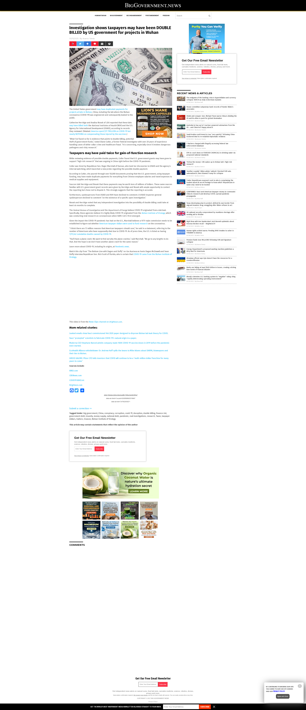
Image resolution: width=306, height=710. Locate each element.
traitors (79, 419)
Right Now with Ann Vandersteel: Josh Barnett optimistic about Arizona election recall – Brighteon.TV (210, 222)
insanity (89, 416)
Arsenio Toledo (89, 38)
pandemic (124, 416)
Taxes (158, 416)
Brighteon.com (115, 322)
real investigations (138, 416)
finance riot (161, 413)
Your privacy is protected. (81, 455)
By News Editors (200, 166)
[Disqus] (120, 578)
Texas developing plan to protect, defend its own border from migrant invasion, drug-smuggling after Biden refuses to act (210, 204)
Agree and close (282, 696)
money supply (100, 416)
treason (87, 419)
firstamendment (152, 15)
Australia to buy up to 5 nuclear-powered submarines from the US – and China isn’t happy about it (210, 126)
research (151, 416)
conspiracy (109, 413)
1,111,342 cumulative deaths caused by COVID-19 (90, 234)
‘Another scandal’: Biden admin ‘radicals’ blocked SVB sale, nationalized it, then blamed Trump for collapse (208, 172)
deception (137, 413)
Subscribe (204, 707)
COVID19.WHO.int (76, 380)
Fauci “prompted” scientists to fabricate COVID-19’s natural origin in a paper (102, 338)
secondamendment (134, 15)
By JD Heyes (198, 208)
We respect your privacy (141, 695)
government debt (77, 416)
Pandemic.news (122, 246)
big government (90, 413)
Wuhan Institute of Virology (104, 419)
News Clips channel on (99, 322)
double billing (149, 413)
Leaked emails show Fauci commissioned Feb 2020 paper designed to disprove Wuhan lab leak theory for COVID (118, 333)
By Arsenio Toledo (200, 130)
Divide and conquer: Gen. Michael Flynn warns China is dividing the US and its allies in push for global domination (211, 117)
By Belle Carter (199, 111)
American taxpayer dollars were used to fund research (123, 223)
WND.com (73, 371)
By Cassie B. (198, 217)
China (100, 413)
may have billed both (78, 125)
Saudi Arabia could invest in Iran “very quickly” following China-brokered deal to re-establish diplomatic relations (210, 135)
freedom (166, 15)
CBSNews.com (75, 375)
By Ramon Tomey (200, 157)
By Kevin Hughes (200, 121)
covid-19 (128, 413)
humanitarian (100, 15)
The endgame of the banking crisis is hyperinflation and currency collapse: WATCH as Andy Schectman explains (211, 99)
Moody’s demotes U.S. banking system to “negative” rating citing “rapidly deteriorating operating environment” (210, 278)
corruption (119, 413)
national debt (113, 416)
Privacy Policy (153, 701)
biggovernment (116, 15)
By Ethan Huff (199, 102)
